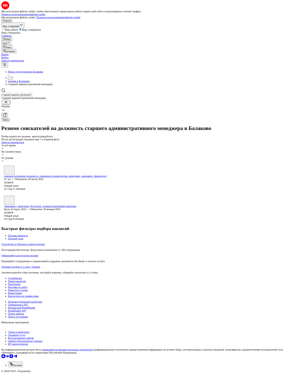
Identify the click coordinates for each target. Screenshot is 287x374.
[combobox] (16, 95)
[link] (7, 47)
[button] (5, 54)
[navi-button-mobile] (4, 65)
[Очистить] (6, 102)
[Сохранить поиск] (4, 115)
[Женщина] (9, 170)
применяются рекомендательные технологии (67, 349)
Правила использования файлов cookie (58, 17)
